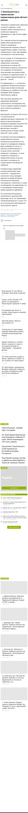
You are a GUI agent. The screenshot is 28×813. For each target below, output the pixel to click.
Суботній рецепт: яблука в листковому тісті (11, 322)
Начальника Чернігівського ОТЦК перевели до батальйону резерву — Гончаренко (13, 450)
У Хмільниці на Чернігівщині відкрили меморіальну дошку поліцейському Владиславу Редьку (12, 332)
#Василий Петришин (5, 213)
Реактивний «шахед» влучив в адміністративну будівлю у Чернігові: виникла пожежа (13, 460)
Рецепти (7, 477)
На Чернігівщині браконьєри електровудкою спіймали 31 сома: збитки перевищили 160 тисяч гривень (13, 438)
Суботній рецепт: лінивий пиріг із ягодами (12, 429)
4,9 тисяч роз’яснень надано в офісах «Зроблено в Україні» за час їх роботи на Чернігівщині (13, 359)
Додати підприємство (14, 527)
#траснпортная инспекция (12, 215)
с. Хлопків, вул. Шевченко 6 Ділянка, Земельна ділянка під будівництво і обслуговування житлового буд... (13, 652)
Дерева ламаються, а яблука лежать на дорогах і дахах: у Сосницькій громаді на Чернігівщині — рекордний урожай (12, 346)
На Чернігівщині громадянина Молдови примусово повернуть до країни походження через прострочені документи (13, 370)
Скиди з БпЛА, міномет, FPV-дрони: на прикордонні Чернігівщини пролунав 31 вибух (14, 302)
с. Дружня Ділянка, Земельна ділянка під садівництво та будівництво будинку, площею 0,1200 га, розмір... (13, 599)
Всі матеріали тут (14, 488)
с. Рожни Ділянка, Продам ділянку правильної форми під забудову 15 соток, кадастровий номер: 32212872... (14, 705)
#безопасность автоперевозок (8, 216)
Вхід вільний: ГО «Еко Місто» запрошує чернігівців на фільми (13, 292)
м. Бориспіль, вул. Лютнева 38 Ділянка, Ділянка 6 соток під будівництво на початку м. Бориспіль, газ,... (13, 679)
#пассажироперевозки (16, 213)
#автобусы (3, 215)
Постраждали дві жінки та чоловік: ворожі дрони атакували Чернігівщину (14, 312)
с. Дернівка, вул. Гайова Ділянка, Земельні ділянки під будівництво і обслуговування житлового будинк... (13, 626)
